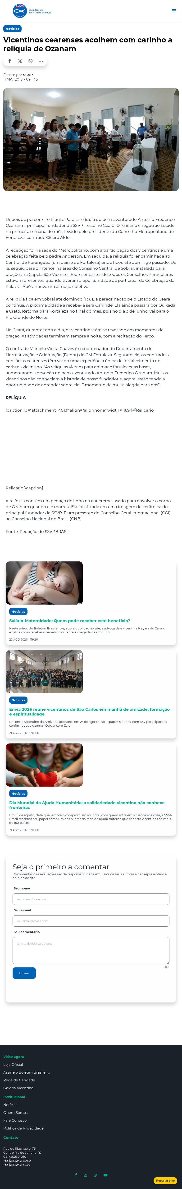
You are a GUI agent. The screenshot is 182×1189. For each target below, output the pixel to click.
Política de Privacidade (23, 1128)
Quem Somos (15, 1112)
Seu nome (22, 888)
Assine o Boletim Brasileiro (26, 1072)
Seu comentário (27, 932)
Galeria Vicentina (18, 1088)
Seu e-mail (22, 910)
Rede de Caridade (19, 1080)
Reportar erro (165, 1180)
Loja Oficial (13, 1064)
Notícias (12, 29)
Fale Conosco (15, 1120)
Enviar (24, 973)
